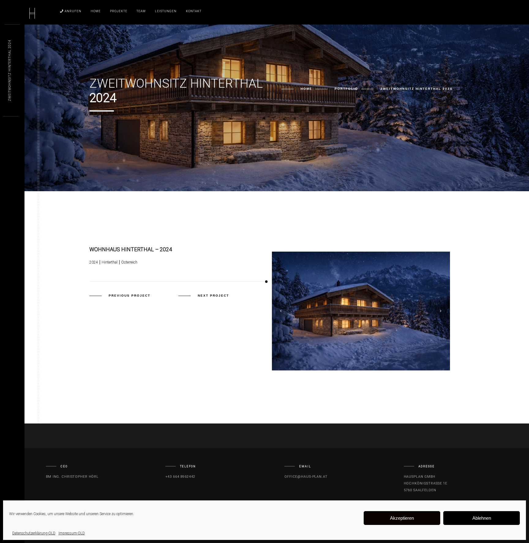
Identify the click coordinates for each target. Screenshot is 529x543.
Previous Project (129, 295)
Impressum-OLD (71, 533)
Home (96, 11)
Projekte (118, 11)
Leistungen (166, 11)
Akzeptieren (402, 518)
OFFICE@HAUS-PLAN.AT (306, 477)
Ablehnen (481, 518)
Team (141, 11)
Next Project (213, 295)
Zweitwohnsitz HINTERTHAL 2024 (9, 70)
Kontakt (193, 11)
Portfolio (346, 88)
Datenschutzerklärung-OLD (33, 533)
